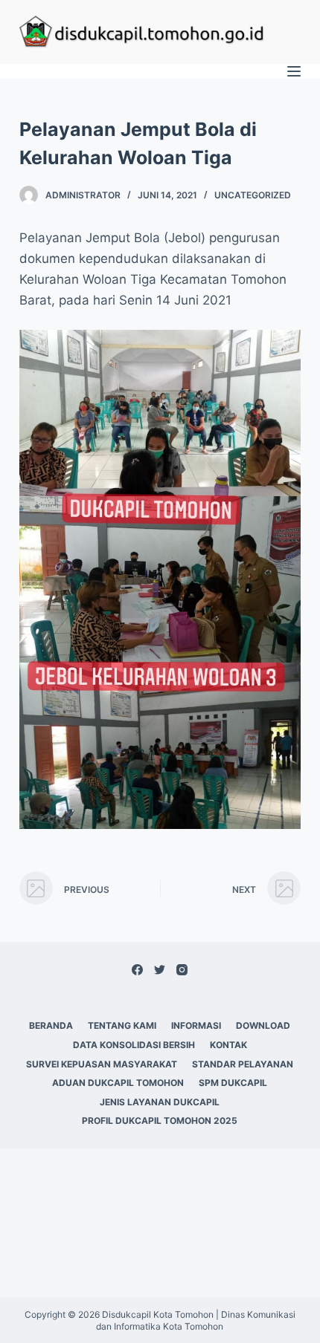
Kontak (228, 1044)
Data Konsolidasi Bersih (134, 1044)
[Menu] (294, 71)
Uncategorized (252, 195)
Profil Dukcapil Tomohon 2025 (159, 1120)
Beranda (51, 1025)
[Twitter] (159, 969)
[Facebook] (137, 969)
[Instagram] (182, 969)
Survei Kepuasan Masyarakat (101, 1064)
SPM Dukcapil (233, 1082)
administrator (83, 195)
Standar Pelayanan (242, 1064)
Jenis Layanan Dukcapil (160, 1102)
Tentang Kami (122, 1025)
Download (263, 1025)
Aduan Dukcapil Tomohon (118, 1082)
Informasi (196, 1025)
